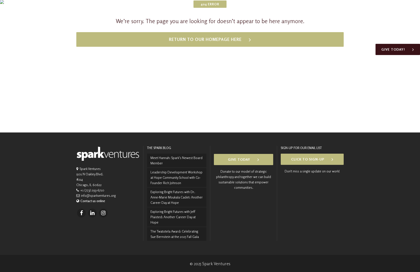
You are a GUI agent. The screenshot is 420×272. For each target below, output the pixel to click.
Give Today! (393, 49)
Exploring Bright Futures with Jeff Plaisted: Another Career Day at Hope (173, 216)
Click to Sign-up (307, 159)
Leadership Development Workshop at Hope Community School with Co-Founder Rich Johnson (176, 177)
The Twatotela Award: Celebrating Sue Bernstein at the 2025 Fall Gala (174, 234)
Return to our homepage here (205, 39)
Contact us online (92, 201)
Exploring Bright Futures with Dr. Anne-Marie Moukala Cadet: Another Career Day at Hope (176, 197)
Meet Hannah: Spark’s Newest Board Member (176, 160)
